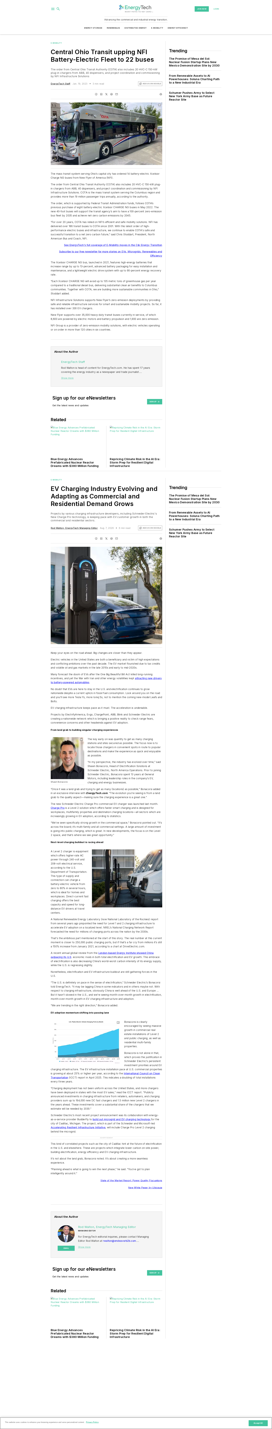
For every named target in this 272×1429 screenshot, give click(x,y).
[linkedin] (101, 94)
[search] (58, 9)
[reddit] (111, 94)
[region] (136, 1423)
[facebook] (96, 94)
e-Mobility (56, 43)
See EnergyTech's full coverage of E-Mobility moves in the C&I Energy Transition (113, 245)
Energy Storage (93, 28)
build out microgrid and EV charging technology (122, 1119)
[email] (116, 94)
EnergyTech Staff (60, 83)
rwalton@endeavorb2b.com (119, 1240)
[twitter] (106, 94)
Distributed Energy (136, 28)
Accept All (258, 1423)
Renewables (113, 28)
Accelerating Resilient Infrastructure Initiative (78, 1127)
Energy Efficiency (178, 28)
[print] (160, 94)
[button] (53, 9)
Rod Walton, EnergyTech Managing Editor (74, 528)
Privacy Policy (92, 1422)
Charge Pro (57, 807)
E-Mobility (157, 28)
